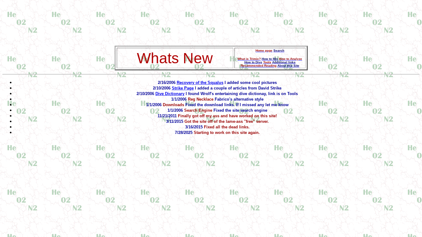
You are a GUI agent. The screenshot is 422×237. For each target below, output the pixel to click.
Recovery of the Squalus (200, 82)
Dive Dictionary (169, 93)
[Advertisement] (211, 16)
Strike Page (183, 88)
